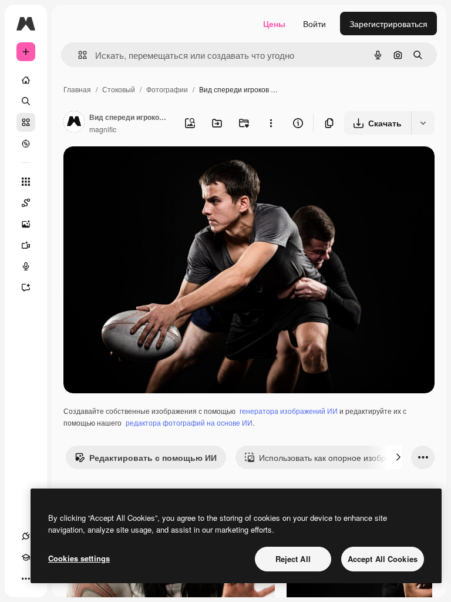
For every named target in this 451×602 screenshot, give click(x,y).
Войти (314, 23)
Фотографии (167, 89)
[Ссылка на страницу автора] (74, 123)
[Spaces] (25, 202)
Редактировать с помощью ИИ (153, 457)
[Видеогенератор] (25, 245)
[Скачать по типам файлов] (423, 123)
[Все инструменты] (25, 181)
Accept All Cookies (383, 558)
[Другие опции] (270, 123)
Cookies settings (79, 558)
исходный (142, 169)
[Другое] (25, 578)
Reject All (293, 558)
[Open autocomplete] (78, 55)
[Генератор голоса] (25, 266)
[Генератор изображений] (25, 224)
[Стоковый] (25, 122)
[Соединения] (25, 536)
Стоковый (118, 89)
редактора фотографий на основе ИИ (189, 422)
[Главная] (25, 80)
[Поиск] (25, 101)
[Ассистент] (25, 287)
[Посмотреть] (25, 143)
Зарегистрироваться (388, 23)
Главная (77, 89)
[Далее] (398, 457)
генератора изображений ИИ (289, 411)
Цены (274, 23)
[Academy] (25, 557)
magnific (102, 129)
